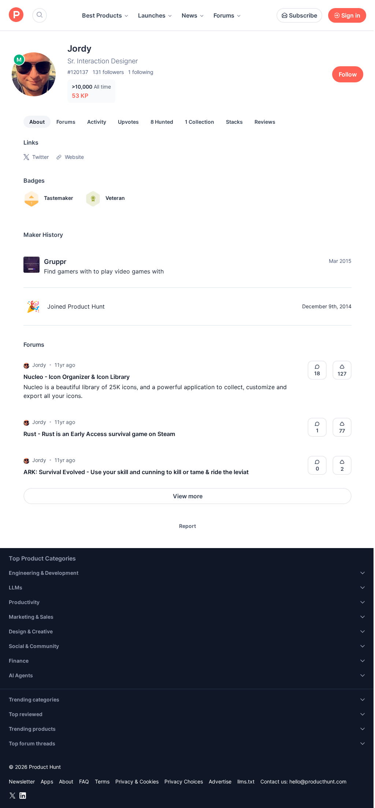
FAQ (84, 781)
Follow (348, 74)
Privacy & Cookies (137, 781)
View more (188, 496)
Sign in (350, 15)
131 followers (108, 72)
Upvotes (128, 122)
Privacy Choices (183, 781)
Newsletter (22, 781)
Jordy (39, 365)
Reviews (265, 122)
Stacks (234, 122)
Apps (47, 781)
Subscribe (303, 15)
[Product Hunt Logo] (16, 15)
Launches (152, 15)
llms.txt (246, 781)
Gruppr (55, 261)
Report (187, 526)
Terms (102, 781)
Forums (224, 15)
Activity (96, 122)
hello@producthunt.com (317, 781)
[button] (26, 365)
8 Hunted (162, 122)
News (189, 15)
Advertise (220, 781)
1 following (140, 72)
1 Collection (199, 122)
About (37, 122)
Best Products (102, 15)
